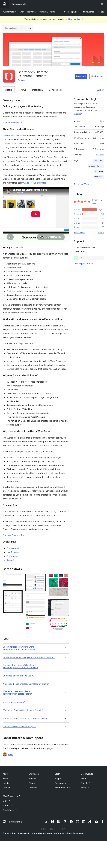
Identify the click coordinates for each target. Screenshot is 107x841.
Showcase (34, 774)
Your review (79, 232)
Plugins (32, 783)
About (5, 774)
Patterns (33, 787)
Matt (6, 800)
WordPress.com (11, 796)
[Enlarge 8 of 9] (65, 602)
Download (81, 76)
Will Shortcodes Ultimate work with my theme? (25, 718)
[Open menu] (103, 4)
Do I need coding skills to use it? (18, 676)
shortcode (99, 171)
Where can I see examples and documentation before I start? (17, 692)
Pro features (12, 556)
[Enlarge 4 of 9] (42, 597)
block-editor (98, 161)
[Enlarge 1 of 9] (19, 577)
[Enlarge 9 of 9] (65, 621)
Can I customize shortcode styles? (19, 726)
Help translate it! (75, 19)
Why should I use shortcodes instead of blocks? (26, 684)
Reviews (22, 90)
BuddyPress (10, 810)
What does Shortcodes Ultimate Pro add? (23, 710)
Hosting (6, 783)
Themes (32, 778)
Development (55, 90)
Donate (86, 783)
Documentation (14, 548)
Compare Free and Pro (14, 535)
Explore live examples (35, 182)
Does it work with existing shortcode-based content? (29, 657)
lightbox (100, 166)
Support (100, 90)
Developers (60, 783)
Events (84, 778)
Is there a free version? (14, 702)
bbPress (8, 805)
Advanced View (81, 184)
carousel (91, 166)
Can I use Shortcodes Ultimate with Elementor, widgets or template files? (20, 666)
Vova (23, 80)
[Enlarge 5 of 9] (42, 614)
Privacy (6, 787)
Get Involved (87, 774)
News (5, 778)
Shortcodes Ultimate (13, 135)
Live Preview (97, 76)
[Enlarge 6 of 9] (42, 625)
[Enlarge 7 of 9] (65, 577)
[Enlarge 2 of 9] (19, 593)
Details (8, 90)
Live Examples (13, 552)
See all (101, 232)
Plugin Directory (9, 12)
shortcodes (98, 177)
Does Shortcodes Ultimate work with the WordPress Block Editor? (19, 648)
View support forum (83, 263)
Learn (57, 774)
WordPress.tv (62, 787)
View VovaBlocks (12, 122)
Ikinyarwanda (15, 821)
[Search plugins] (30, 28)
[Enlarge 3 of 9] (42, 577)
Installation (37, 90)
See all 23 (100, 155)
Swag (85, 787)
